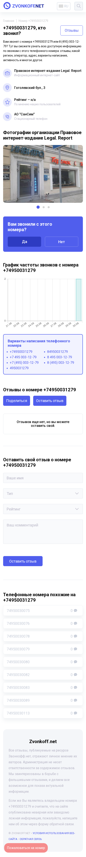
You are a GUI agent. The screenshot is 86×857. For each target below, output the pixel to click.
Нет (61, 242)
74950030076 (40, 623)
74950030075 (40, 610)
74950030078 (40, 636)
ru (66, 6)
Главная (8, 20)
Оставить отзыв (49, 400)
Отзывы (72, 30)
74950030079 (40, 649)
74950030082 (40, 674)
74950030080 (40, 662)
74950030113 (40, 713)
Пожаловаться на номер (26, 848)
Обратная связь (31, 839)
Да (24, 241)
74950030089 (40, 700)
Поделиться (16, 400)
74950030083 (40, 687)
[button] (38, 207)
